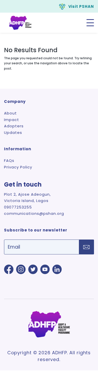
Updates (13, 132)
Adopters (14, 126)
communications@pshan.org (34, 213)
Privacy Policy (18, 167)
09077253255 (18, 207)
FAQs (9, 160)
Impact (11, 119)
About (10, 113)
